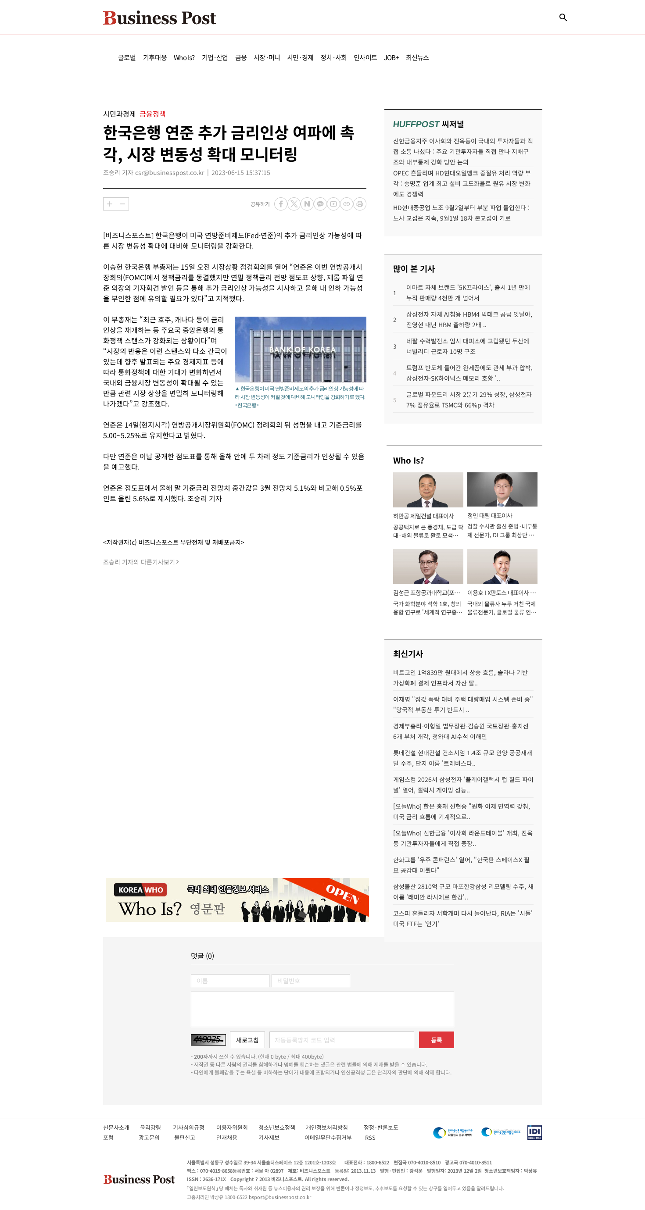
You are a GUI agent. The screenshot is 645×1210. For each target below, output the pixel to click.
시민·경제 (300, 57)
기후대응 (155, 57)
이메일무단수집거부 (330, 1137)
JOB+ (391, 57)
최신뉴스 (417, 57)
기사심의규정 (194, 1127)
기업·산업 (215, 57)
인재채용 (232, 1137)
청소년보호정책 (282, 1127)
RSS (370, 1137)
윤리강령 (156, 1127)
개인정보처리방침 (335, 1127)
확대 (109, 204)
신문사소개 (121, 1127)
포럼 (116, 1137)
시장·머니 (267, 57)
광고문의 (152, 1137)
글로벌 (127, 57)
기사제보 (276, 1137)
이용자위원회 (237, 1127)
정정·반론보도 (381, 1127)
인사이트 (365, 57)
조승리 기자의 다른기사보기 (139, 561)
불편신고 (190, 1137)
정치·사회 (333, 57)
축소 (122, 204)
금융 (241, 57)
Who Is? (184, 57)
